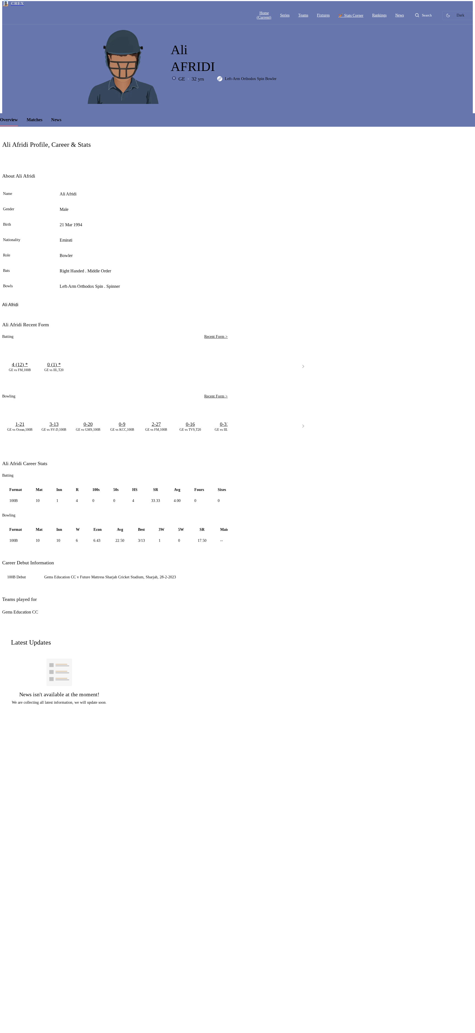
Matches (34, 119)
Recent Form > (216, 337)
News (56, 119)
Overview (9, 119)
